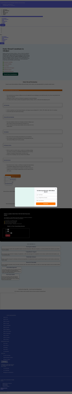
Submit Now (45, 203)
